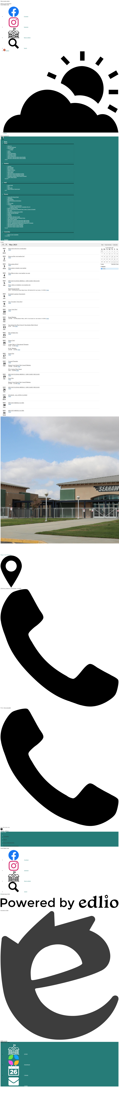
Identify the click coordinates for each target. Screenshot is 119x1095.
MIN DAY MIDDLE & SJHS (16, 403)
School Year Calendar (12, 219)
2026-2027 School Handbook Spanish (15, 175)
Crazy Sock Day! (12, 309)
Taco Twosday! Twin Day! (15, 301)
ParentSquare (27, 1064)
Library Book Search (12, 177)
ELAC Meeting (12, 348)
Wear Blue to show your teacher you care (19, 273)
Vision (8, 151)
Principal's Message (11, 147)
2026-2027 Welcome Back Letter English (16, 157)
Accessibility (6, 836)
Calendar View (114, 264)
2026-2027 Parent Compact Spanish (15, 226)
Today (102, 264)
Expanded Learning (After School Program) (17, 176)
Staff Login (9, 187)
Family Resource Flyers (12, 208)
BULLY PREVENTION (8, 842)
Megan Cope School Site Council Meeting (19, 365)
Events (103, 268)
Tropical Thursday (13, 361)
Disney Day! (11, 340)
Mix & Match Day (13, 332)
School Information (11, 153)
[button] (5, 143)
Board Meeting (12, 317)
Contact (26, 1085)
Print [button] (102, 244)
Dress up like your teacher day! (16, 256)
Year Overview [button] (108, 244)
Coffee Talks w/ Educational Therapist (18, 344)
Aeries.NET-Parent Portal (13, 197)
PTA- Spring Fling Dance (15, 369)
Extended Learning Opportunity (16, 294)
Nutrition (9, 214)
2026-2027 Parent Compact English (15, 225)
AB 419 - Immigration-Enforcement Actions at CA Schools (20, 223)
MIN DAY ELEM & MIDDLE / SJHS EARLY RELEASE (24, 281)
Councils (9, 204)
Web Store (9, 210)
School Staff (10, 185)
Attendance (9, 198)
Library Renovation (11, 155)
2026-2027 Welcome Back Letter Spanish (16, 158)
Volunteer (9, 215)
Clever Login (10, 203)
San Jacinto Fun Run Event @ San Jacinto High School (23, 325)
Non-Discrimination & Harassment (10, 846)
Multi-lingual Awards (13, 289)
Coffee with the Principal (12, 213)
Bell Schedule (10, 167)
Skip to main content (5, 1)
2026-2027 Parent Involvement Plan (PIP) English (18, 220)
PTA (8, 186)
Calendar (9, 166)
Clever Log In (10, 171)
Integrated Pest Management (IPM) (15, 211)
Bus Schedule (10, 168)
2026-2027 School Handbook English (15, 173)
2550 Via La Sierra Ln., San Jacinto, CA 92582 (11, 588)
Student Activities (11, 170)
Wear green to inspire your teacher (17, 268)
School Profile (10, 148)
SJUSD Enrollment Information (14, 200)
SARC (11, 149)
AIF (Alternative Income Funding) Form (16, 218)
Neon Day (11, 378)
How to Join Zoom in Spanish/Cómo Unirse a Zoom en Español (21, 209)
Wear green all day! (13, 264)
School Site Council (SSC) (16, 205)
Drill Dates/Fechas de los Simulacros (15, 224)
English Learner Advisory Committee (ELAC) (20, 207)
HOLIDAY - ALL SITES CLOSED (17, 395)
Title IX (5, 839)
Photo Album (10, 172)
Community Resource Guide (13, 216)
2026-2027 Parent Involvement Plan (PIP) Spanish (18, 221)
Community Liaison (11, 154)
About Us (9, 146)
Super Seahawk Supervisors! (13, 189)
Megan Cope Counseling (12, 234)
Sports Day (11, 353)
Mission (9, 152)
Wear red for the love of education (17, 248)
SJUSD (26, 1054)
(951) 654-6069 (7, 707)
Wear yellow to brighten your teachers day (19, 285)
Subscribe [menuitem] (115, 244)
